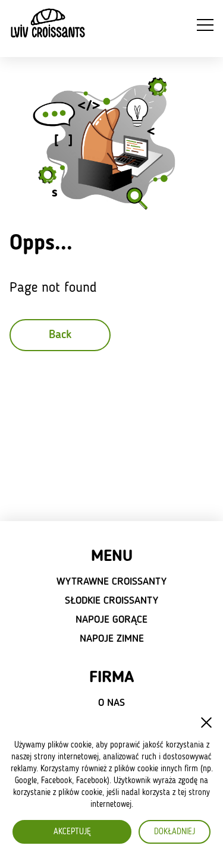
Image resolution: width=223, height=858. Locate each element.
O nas (111, 703)
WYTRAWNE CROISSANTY (111, 581)
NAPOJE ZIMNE (112, 638)
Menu (112, 556)
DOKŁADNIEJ (174, 832)
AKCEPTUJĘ (72, 832)
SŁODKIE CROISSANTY (111, 600)
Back (60, 335)
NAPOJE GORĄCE (111, 619)
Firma (111, 678)
